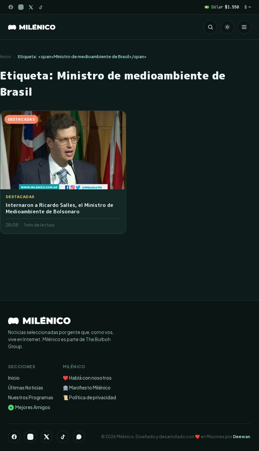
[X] (46, 437)
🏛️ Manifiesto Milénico (87, 387)
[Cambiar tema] (227, 27)
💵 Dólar (221, 6)
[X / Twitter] (30, 7)
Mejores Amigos (29, 407)
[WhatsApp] (79, 437)
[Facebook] (10, 7)
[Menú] (244, 27)
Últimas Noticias (25, 387)
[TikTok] (40, 7)
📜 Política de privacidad (89, 397)
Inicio (5, 56)
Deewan (241, 436)
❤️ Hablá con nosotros (87, 378)
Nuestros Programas (30, 397)
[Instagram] (21, 7)
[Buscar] (210, 27)
